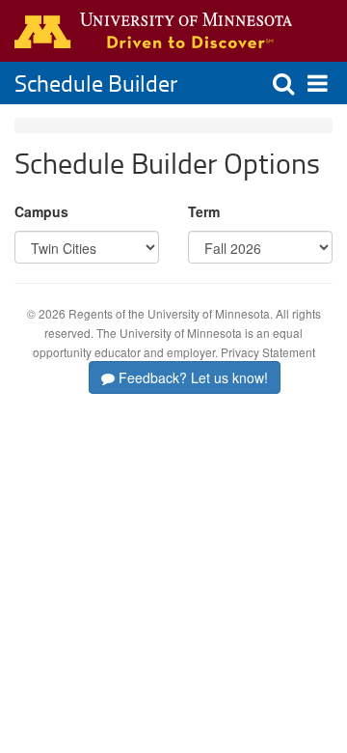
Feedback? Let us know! (191, 377)
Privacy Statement (268, 352)
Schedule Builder (95, 82)
